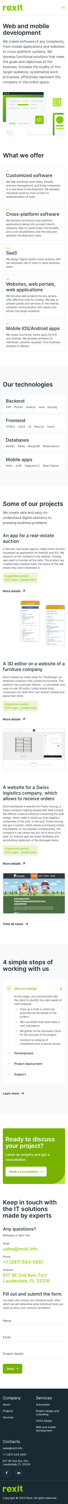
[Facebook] (6, 1473)
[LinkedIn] (18, 1473)
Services (8, 1417)
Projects (8, 1410)
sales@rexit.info (20, 1249)
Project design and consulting (47, 1412)
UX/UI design (44, 1420)
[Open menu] (63, 7)
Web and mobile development (46, 1428)
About (6, 1404)
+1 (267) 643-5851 (23, 1262)
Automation (43, 1404)
